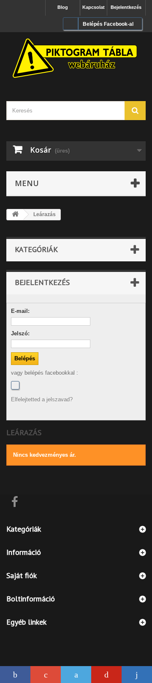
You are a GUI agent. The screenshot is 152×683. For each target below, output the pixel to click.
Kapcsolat (93, 7)
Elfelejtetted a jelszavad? (42, 399)
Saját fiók (21, 575)
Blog (62, 7)
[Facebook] (15, 385)
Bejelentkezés (126, 7)
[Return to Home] (15, 214)
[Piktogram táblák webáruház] (76, 59)
